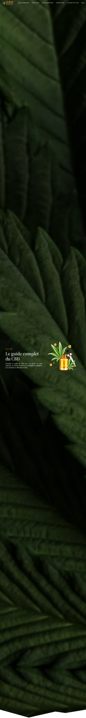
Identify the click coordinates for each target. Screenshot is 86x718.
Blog (82, 2)
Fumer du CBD (60, 2)
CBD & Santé (35, 2)
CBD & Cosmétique (23, 2)
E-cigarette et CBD (73, 2)
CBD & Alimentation (47, 2)
